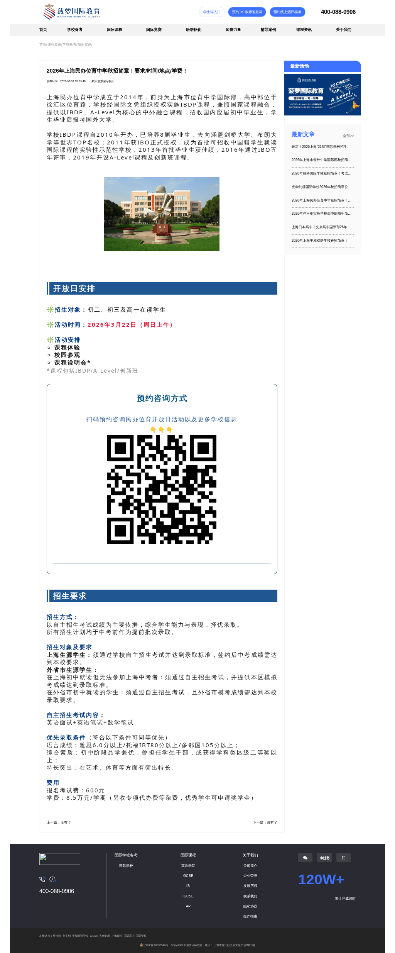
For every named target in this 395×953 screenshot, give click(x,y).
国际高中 (129, 936)
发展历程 (250, 886)
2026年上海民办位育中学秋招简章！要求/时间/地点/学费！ (323, 200)
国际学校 (126, 866)
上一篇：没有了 (59, 822)
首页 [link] (42, 44)
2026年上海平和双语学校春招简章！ (320, 240)
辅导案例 (268, 29)
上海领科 (116, 936)
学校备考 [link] (69, 44)
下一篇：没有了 (265, 822)
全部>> (348, 136)
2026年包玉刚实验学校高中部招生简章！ (323, 213)
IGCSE (188, 896)
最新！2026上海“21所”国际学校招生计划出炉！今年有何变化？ (323, 147)
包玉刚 (66, 936)
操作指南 (250, 916)
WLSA (94, 936)
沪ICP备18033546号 (156, 945)
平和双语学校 (80, 936)
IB (188, 886)
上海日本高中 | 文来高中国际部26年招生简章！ (323, 227)
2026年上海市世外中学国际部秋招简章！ (323, 160)
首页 (43, 29)
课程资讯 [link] (54, 44)
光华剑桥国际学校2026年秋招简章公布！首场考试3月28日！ (323, 187)
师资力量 (233, 29)
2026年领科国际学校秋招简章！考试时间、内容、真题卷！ (323, 173)
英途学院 (188, 866)
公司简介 (250, 866)
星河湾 (57, 936)
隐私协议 (250, 906)
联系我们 (250, 896)
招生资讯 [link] (84, 44)
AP (188, 906)
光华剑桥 (104, 936)
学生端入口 (212, 12)
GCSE (188, 876)
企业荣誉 (250, 876)
